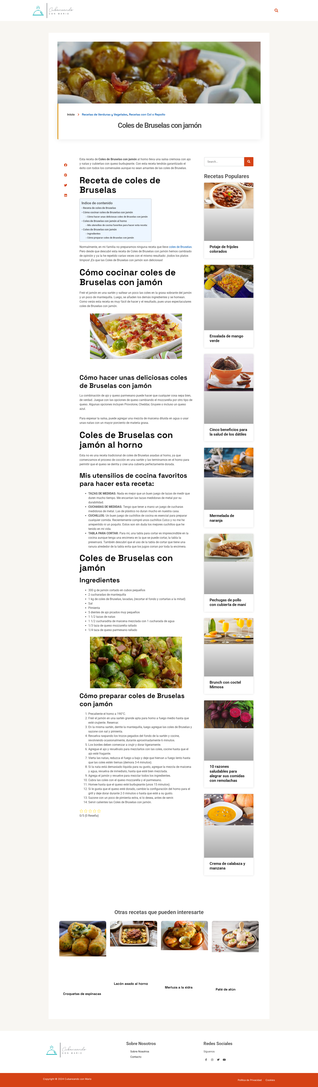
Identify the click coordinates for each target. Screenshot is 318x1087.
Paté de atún (226, 989)
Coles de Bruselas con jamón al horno (105, 221)
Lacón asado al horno (131, 983)
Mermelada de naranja (222, 518)
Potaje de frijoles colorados (224, 249)
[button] (65, 165)
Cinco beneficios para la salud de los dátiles (228, 431)
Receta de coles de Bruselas (99, 208)
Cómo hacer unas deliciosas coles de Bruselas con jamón (117, 216)
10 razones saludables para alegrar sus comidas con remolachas (227, 773)
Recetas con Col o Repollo (147, 114)
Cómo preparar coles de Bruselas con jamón (110, 237)
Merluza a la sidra (178, 987)
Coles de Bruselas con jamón (100, 229)
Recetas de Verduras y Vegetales (104, 114)
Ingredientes (93, 233)
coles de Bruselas (180, 247)
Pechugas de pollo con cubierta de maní (228, 602)
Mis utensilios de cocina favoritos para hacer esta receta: (117, 225)
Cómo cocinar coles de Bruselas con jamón (108, 212)
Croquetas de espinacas (82, 994)
